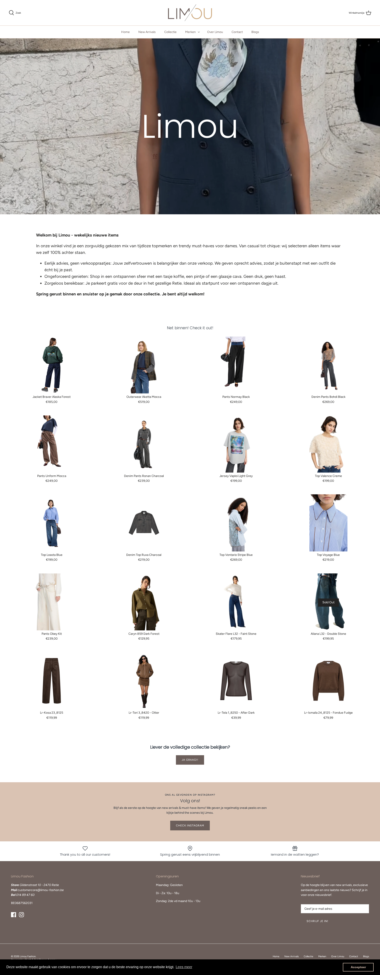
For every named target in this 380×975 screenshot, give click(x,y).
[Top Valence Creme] (328, 443)
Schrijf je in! (317, 921)
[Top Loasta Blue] (52, 522)
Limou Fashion (28, 956)
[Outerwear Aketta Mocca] (144, 365)
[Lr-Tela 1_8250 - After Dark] (236, 680)
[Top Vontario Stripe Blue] (236, 522)
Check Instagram (190, 825)
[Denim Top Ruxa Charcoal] (144, 522)
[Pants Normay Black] (236, 365)
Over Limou (215, 32)
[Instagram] (21, 914)
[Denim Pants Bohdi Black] (328, 365)
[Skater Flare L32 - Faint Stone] (236, 601)
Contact (237, 32)
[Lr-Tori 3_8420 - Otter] (144, 680)
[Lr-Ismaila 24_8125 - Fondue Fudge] (328, 680)
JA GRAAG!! (190, 759)
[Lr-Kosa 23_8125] (52, 680)
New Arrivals (147, 32)
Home (125, 32)
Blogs (255, 32)
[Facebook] (13, 914)
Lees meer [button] (184, 967)
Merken (190, 32)
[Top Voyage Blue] (328, 522)
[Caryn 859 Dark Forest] (144, 601)
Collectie (170, 32)
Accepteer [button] (358, 967)
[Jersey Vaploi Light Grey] (236, 443)
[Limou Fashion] (190, 12)
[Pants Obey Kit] (52, 601)
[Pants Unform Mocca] (52, 443)
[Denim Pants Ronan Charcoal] (144, 443)
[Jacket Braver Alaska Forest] (52, 365)
